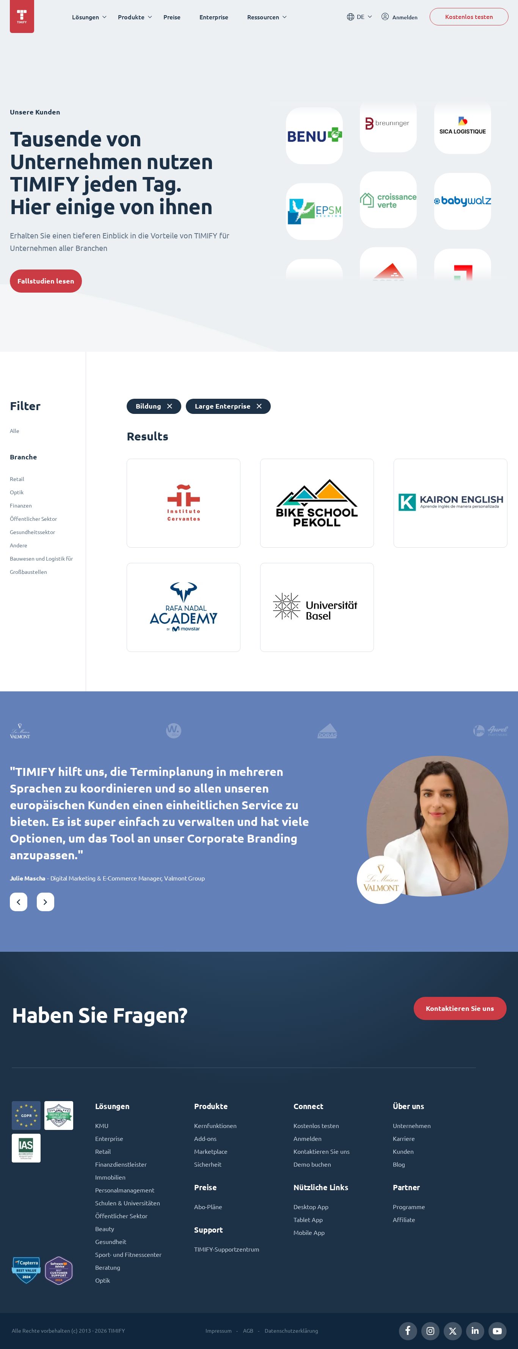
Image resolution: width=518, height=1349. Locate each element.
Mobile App (309, 1232)
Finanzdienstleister (121, 1164)
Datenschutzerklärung (291, 1331)
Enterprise (213, 16)
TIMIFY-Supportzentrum (226, 1249)
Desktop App (311, 1206)
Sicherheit (207, 1164)
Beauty (104, 1228)
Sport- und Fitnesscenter (128, 1254)
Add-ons (205, 1138)
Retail (17, 479)
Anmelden (308, 1138)
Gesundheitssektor (32, 532)
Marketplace (211, 1151)
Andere (18, 545)
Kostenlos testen (469, 16)
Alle (14, 431)
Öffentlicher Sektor (33, 519)
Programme (409, 1206)
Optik (17, 492)
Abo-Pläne (208, 1206)
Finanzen (21, 506)
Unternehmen (412, 1125)
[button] (18, 902)
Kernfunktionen (215, 1125)
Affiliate (404, 1219)
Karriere (404, 1138)
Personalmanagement (124, 1190)
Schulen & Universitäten (127, 1203)
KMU (101, 1125)
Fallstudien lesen (45, 281)
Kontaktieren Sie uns (460, 1008)
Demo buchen (312, 1164)
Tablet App (308, 1219)
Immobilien (110, 1177)
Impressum (219, 1331)
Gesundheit (110, 1241)
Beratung (107, 1267)
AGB (248, 1331)
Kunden (403, 1151)
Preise (172, 16)
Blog (399, 1164)
